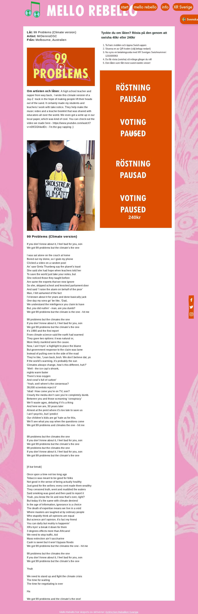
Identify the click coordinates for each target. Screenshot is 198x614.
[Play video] (61, 67)
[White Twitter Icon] (191, 307)
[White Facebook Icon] (191, 299)
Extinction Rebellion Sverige (122, 612)
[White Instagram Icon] (191, 314)
